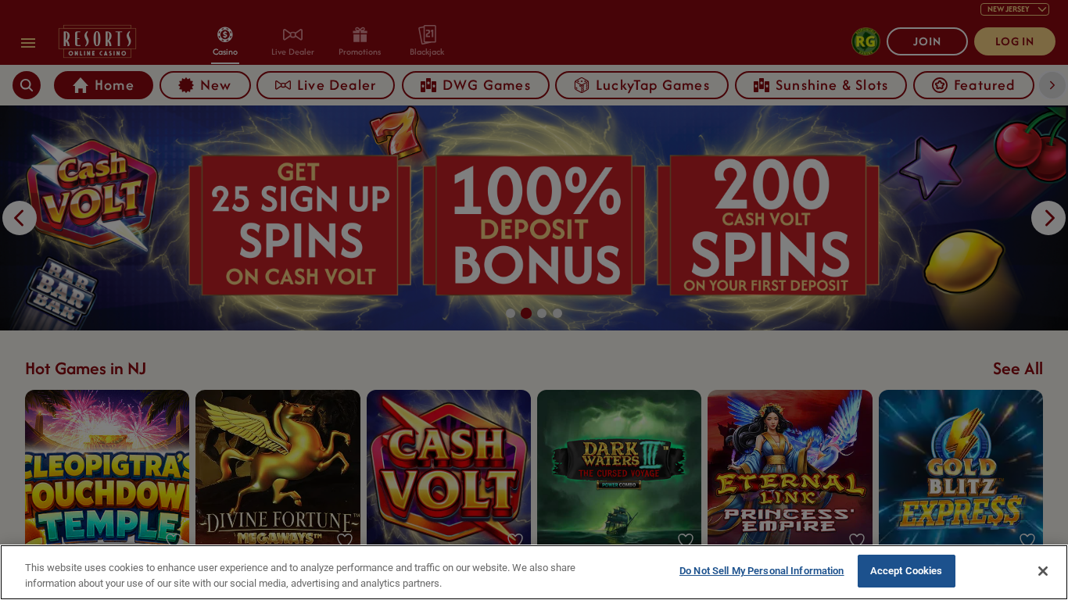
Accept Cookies (906, 571)
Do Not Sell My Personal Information (761, 571)
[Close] (1043, 571)
